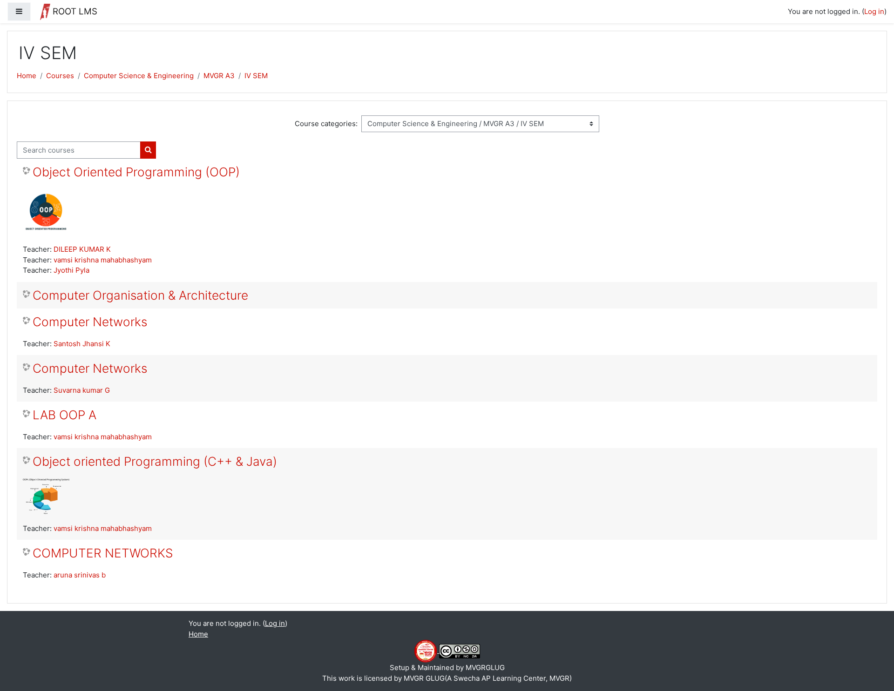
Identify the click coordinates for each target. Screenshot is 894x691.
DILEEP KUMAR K (82, 249)
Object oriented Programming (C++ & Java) (155, 461)
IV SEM (256, 75)
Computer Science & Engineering (139, 75)
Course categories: (326, 123)
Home (26, 75)
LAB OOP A (64, 415)
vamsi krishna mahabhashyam (103, 259)
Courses (60, 75)
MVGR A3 (219, 75)
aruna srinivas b (80, 574)
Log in (874, 11)
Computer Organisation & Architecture (140, 295)
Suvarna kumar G (82, 390)
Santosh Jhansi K (82, 343)
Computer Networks (90, 322)
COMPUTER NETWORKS (103, 553)
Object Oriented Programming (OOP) (136, 172)
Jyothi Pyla (71, 270)
